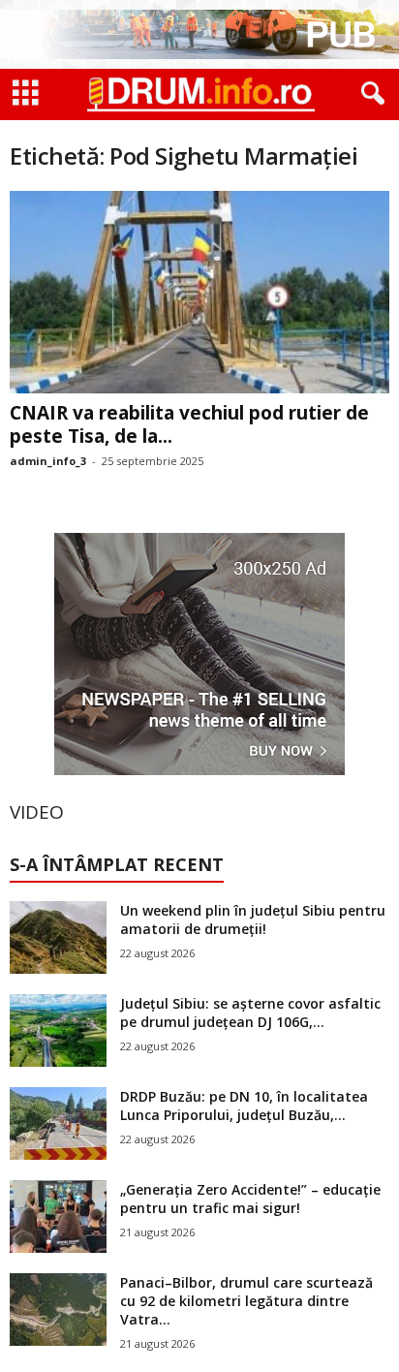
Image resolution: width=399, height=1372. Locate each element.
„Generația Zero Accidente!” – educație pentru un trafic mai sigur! (250, 1198)
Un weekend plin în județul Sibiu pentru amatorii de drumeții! (252, 919)
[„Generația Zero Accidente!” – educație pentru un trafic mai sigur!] (58, 1216)
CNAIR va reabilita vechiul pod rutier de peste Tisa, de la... (189, 424)
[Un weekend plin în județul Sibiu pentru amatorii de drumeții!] (58, 937)
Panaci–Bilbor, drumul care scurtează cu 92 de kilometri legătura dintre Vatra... (246, 1300)
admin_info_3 (48, 460)
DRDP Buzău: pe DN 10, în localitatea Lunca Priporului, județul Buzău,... (244, 1105)
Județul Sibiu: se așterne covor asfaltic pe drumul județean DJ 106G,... (250, 1012)
